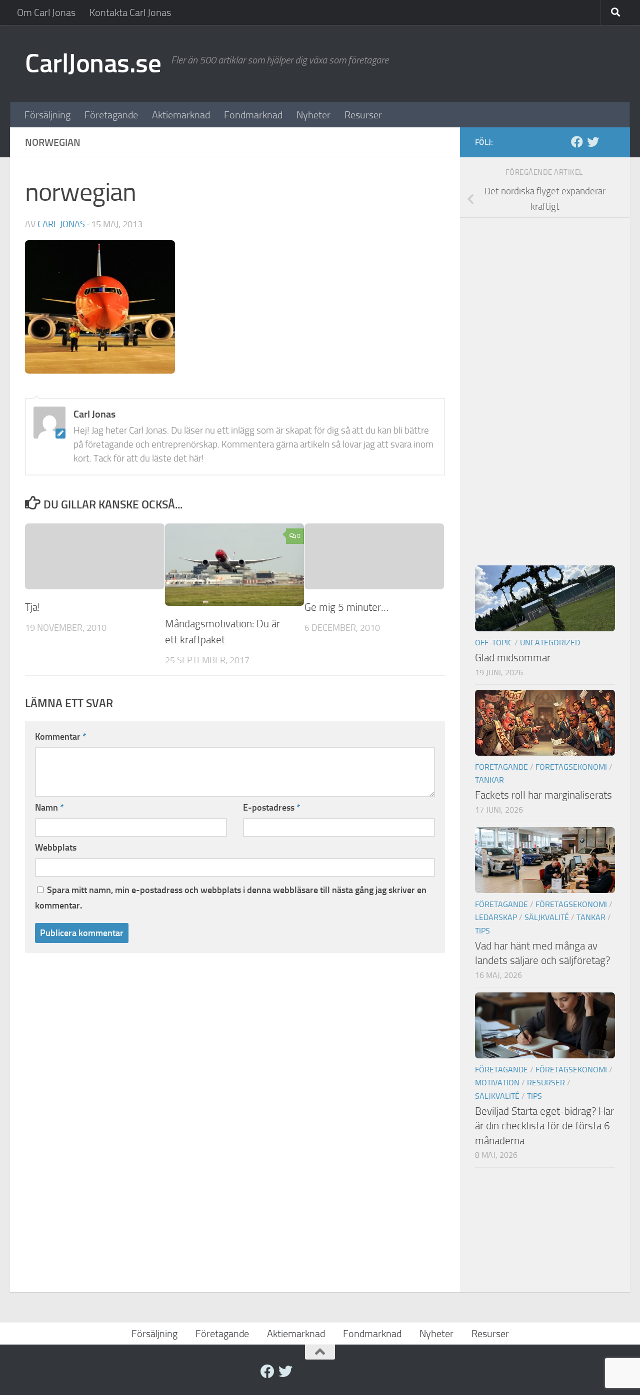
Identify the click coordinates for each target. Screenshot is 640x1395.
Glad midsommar (512, 657)
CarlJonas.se (93, 63)
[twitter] (593, 142)
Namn (49, 808)
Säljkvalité (546, 917)
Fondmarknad (253, 115)
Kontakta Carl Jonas (130, 12)
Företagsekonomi (571, 767)
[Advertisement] (545, 382)
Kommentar (60, 737)
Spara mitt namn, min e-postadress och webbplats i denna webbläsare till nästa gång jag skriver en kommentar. (230, 898)
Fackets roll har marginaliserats (543, 795)
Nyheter (313, 115)
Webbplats (55, 848)
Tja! (32, 607)
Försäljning (47, 115)
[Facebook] (577, 142)
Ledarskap (496, 917)
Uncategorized (550, 642)
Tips (482, 930)
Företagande (111, 115)
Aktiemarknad (181, 115)
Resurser (363, 115)
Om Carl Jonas (46, 12)
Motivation (497, 1082)
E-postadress (271, 808)
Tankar (489, 780)
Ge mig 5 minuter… (346, 607)
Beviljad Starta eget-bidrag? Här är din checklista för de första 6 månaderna (544, 1126)
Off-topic (493, 642)
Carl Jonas (61, 224)
